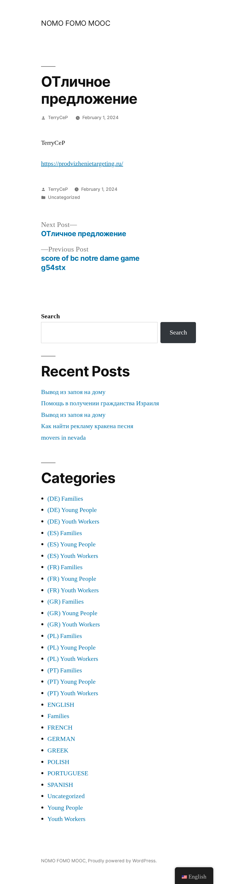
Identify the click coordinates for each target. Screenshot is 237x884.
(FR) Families (65, 567)
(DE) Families (65, 499)
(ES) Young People (71, 544)
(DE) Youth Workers (73, 521)
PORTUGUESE (67, 773)
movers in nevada (63, 438)
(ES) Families (64, 533)
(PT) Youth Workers (72, 693)
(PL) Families (64, 636)
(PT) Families (64, 670)
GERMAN (61, 739)
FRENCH (60, 728)
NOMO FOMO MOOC (75, 23)
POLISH (58, 762)
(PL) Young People (71, 647)
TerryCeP (58, 117)
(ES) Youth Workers (72, 556)
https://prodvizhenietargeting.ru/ (82, 164)
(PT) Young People (71, 682)
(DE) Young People (72, 510)
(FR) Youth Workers (73, 590)
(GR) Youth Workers (73, 624)
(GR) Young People (72, 613)
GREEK (57, 750)
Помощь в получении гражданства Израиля (100, 403)
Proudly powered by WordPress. (122, 860)
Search (50, 316)
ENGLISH (60, 705)
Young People (65, 808)
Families (58, 716)
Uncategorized (64, 197)
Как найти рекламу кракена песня (87, 426)
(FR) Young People (71, 579)
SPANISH (60, 785)
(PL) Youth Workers (72, 659)
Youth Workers (66, 819)
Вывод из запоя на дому (73, 392)
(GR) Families (65, 602)
